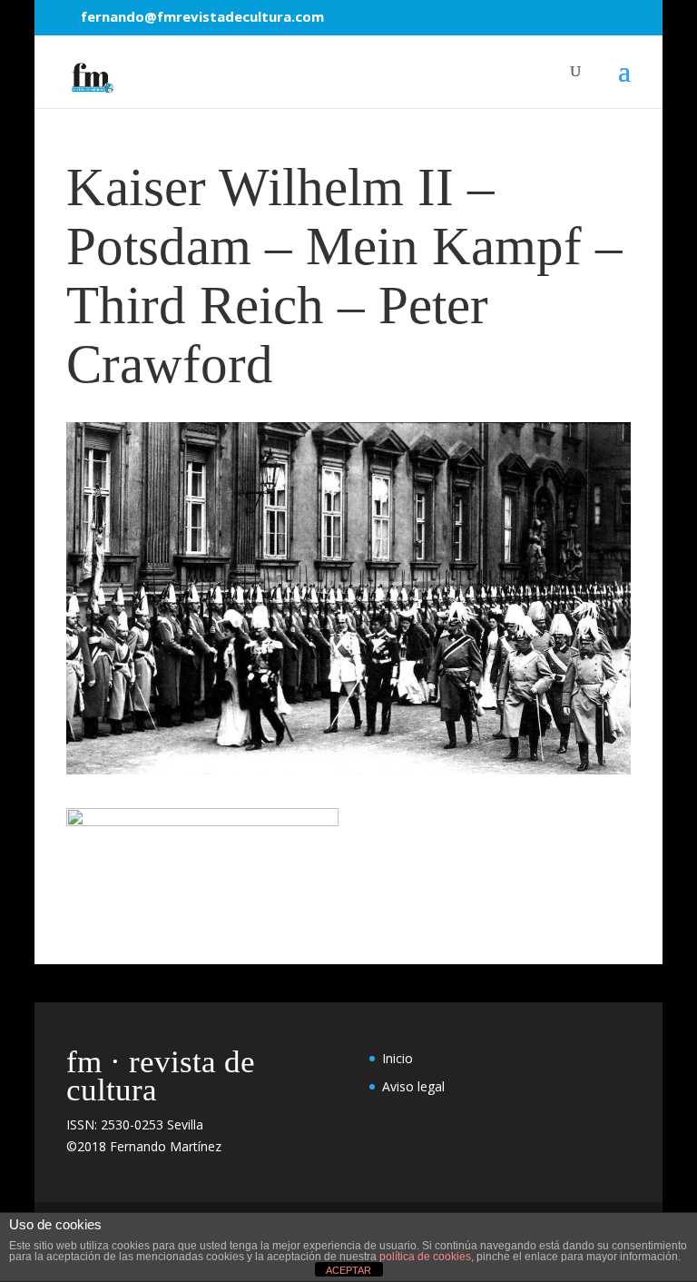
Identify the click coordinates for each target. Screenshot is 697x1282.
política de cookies (425, 1256)
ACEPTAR (348, 1270)
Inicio (397, 1058)
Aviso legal (413, 1086)
